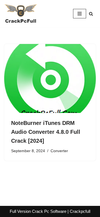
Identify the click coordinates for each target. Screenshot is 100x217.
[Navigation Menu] (79, 13)
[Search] (91, 14)
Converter (59, 151)
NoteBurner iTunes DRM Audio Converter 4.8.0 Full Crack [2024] (45, 132)
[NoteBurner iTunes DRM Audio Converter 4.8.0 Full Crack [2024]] (50, 78)
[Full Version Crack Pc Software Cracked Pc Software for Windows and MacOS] (21, 13)
